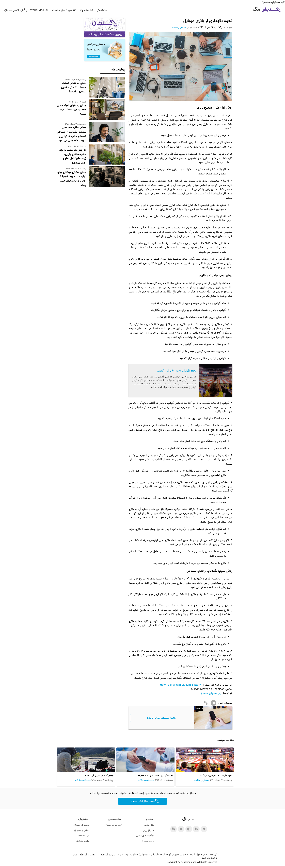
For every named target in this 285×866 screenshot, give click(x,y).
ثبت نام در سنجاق (113, 825)
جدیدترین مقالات (179, 27)
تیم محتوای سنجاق (211, 693)
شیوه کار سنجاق (81, 825)
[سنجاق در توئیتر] (181, 829)
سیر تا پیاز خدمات (62, 10)
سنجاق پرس (148, 830)
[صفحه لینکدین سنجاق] (196, 829)
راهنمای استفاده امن (84, 855)
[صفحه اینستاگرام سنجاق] (188, 829)
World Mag (37, 10)
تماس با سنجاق (81, 830)
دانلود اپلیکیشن (82, 841)
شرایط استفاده (107, 855)
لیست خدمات (82, 836)
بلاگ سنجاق (148, 825)
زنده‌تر (100, 10)
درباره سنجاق (148, 841)
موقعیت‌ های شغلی (145, 836)
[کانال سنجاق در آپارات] (173, 829)
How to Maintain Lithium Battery (180, 685)
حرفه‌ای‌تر (85, 10)
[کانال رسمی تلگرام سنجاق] (204, 829)
